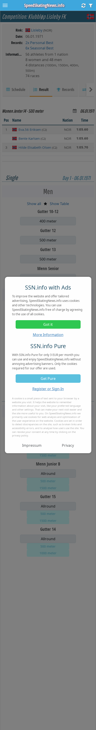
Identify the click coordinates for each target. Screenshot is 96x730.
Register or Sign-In (48, 388)
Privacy (68, 445)
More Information (48, 334)
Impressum (32, 445)
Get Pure (48, 378)
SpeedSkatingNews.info (44, 5)
